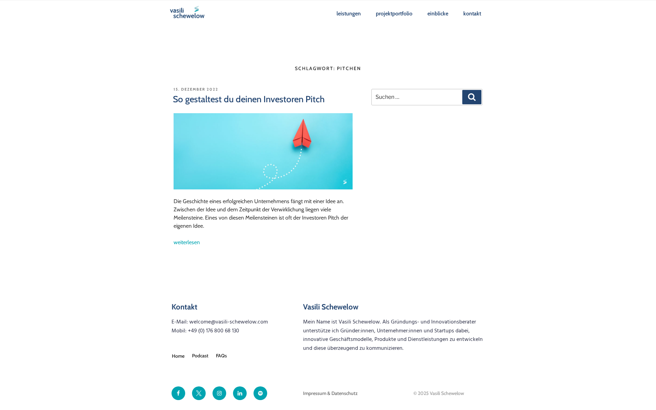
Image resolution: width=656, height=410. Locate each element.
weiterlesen (187, 242)
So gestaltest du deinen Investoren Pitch (249, 99)
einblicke (437, 13)
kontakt (472, 13)
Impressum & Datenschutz (330, 393)
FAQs (221, 356)
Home (178, 356)
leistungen (349, 13)
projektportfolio (394, 13)
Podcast (200, 356)
